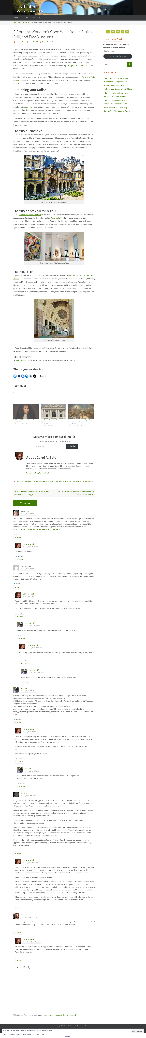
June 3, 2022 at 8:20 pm (30, 596)
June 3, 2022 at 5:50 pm (30, 547)
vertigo (78, 481)
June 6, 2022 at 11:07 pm (29, 796)
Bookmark (88, 481)
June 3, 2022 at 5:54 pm (28, 569)
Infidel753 (25, 793)
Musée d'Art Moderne (57, 481)
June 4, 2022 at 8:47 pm (32, 626)
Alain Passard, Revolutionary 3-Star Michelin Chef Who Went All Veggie (32, 493)
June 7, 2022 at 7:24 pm (32, 771)
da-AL (23, 914)
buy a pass (28, 107)
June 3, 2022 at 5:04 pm (28, 514)
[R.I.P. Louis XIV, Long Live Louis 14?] (26, 411)
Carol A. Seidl (20, 42)
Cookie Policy (39, 1034)
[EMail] (122, 32)
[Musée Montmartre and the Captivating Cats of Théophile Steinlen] (81, 411)
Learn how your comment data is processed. (59, 1015)
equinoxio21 (30, 623)
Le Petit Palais (32, 481)
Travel (54, 42)
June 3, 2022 (33, 42)
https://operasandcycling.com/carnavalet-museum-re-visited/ (36, 529)
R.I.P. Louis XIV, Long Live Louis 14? (23, 420)
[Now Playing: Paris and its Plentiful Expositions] (53, 411)
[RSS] (127, 32)
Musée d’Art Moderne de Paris (30, 215)
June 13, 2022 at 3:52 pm (31, 942)
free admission (22, 481)
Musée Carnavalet (43, 481)
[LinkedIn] (118, 32)
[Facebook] (108, 32)
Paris (73, 481)
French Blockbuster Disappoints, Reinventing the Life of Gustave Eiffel (76, 493)
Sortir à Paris (21, 360)
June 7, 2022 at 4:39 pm (30, 863)
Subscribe (72, 446)
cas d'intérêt (27, 6)
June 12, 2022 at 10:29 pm (29, 917)
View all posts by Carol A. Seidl (38, 473)
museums (68, 481)
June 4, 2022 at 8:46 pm (28, 691)
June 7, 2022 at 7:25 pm (36, 673)
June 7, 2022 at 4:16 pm (34, 648)
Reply (19, 537)
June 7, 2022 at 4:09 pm (30, 732)
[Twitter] (113, 32)
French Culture (22, 22)
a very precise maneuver (76, 65)
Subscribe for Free (118, 56)
